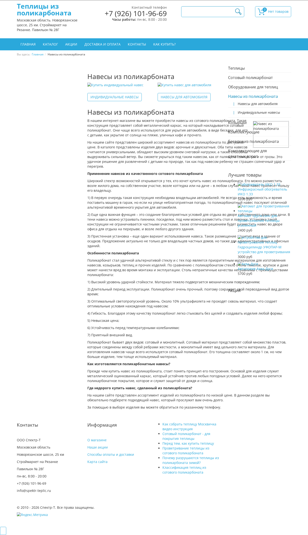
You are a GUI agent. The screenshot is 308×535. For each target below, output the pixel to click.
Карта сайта (97, 461)
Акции (71, 44)
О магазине (97, 440)
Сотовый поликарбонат (250, 77)
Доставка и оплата (102, 44)
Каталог (50, 44)
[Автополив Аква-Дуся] (248, 264)
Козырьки (237, 122)
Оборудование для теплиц (253, 87)
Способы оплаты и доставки (110, 454)
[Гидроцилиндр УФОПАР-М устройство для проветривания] (264, 242)
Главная (28, 44)
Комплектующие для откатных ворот (247, 153)
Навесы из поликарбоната (253, 96)
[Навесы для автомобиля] (184, 85)
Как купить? (164, 44)
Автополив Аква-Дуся (255, 268)
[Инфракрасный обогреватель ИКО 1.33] (259, 184)
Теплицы (236, 68)
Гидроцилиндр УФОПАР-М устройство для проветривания (264, 249)
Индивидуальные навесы (114, 97)
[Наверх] (3, 531)
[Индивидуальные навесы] (115, 85)
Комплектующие (243, 132)
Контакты (137, 44)
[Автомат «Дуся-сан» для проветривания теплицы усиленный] (264, 211)
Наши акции (97, 447)
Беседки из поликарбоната (253, 141)
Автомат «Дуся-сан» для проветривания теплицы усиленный (259, 220)
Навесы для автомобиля (184, 97)
